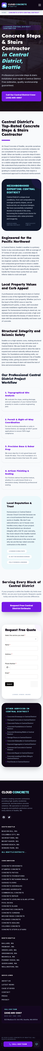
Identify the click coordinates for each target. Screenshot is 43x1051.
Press (5, 996)
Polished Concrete (11, 919)
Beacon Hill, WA (9, 831)
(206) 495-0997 (13, 1013)
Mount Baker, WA (10, 841)
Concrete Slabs (10, 906)
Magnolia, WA (8, 957)
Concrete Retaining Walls (15, 879)
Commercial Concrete (13, 893)
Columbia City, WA (11, 834)
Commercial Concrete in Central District (19, 748)
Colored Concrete (11, 926)
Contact (6, 992)
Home (4, 12)
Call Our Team (19, 1044)
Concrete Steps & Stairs (14, 929)
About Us (6, 981)
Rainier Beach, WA (10, 844)
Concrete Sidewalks (12, 886)
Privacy (5, 1000)
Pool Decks (7, 903)
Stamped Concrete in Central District (21, 720)
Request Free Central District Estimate (21, 607)
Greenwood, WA (9, 953)
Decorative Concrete (12, 909)
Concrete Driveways (12, 866)
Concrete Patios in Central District (20, 723)
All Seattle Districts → (14, 852)
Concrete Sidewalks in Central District (21, 741)
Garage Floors (9, 883)
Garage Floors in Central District (19, 737)
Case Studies (8, 988)
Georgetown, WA (10, 838)
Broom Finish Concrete (13, 916)
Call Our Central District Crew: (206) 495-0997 (21, 96)
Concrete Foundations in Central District (19, 728)
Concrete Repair (10, 896)
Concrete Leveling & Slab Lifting (18, 899)
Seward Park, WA (10, 848)
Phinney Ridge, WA (11, 960)
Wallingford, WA (10, 967)
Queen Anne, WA (9, 963)
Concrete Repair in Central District (20, 753)
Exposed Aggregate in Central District (21, 744)
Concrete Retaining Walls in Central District (20, 733)
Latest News (8, 985)
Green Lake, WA (9, 950)
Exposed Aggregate (11, 889)
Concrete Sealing (11, 923)
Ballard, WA (8, 943)
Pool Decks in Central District (18, 762)
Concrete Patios (10, 872)
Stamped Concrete (11, 869)
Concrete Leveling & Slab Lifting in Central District (20, 757)
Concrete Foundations (13, 876)
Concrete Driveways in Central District (21, 716)
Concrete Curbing (11, 913)
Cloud (15, 792)
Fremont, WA (8, 947)
